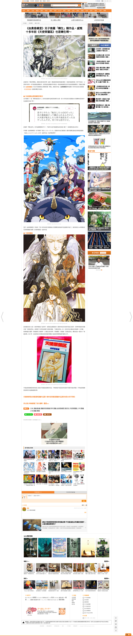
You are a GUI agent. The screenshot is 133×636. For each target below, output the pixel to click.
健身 (60, 7)
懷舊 (38, 411)
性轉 (43, 597)
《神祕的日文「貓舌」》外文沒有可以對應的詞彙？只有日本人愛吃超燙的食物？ (42, 573)
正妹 (33, 10)
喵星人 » (26, 561)
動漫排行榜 (37, 599)
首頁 (24, 10)
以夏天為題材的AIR (77, 20)
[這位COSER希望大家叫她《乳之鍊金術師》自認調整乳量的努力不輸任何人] (99, 94)
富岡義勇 (65, 7)
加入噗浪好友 (40, 5)
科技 (73, 10)
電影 (41, 1)
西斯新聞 (37, 1)
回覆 (85, 512)
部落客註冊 (56, 626)
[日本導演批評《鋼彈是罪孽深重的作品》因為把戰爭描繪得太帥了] (99, 75)
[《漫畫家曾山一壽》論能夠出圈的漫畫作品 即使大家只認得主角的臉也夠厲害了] (99, 162)
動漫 (37, 10)
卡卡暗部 (69, 626)
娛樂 (69, 10)
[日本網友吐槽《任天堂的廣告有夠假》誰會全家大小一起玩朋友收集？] (99, 56)
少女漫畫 (33, 411)
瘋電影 (34, 597)
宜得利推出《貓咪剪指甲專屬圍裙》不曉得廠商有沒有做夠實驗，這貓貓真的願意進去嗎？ (29, 573)
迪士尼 (47, 597)
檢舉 (85, 508)
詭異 (64, 10)
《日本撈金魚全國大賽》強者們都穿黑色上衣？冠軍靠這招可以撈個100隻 (78, 590)
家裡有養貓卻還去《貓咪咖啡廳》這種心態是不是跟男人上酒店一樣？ (90, 573)
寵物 (51, 10)
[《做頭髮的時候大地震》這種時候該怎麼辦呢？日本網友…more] (99, 180)
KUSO (59, 10)
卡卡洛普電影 (88, 604)
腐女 (31, 597)
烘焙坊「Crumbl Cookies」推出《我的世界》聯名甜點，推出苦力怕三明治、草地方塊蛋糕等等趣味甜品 (99, 208)
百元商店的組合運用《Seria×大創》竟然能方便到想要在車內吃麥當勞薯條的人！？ (29, 590)
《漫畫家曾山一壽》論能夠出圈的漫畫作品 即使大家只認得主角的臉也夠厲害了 (99, 168)
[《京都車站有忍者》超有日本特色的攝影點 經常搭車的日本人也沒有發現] (99, 87)
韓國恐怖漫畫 (53, 599)
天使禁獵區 (28, 89)
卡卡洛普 (24, 23)
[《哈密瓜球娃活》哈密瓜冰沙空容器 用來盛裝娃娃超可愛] (99, 62)
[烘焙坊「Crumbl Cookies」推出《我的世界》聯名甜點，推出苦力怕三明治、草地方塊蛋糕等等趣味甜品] (99, 202)
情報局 (44, 1)
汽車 (100, 10)
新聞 (86, 618)
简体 (102, 1)
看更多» (106, 561)
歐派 (52, 597)
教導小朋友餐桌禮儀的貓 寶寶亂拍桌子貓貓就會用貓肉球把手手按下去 (54, 573)
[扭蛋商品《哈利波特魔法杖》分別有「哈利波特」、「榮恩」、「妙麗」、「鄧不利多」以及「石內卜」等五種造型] (99, 241)
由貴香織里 (60, 408)
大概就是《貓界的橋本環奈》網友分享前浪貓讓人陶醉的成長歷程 (66, 573)
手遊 (48, 599)
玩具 (87, 10)
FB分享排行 (105, 45)
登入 (129, 634)
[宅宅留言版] (116, 621)
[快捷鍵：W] (116, 627)
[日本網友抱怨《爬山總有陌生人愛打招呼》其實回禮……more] (99, 219)
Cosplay (73, 7)
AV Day (42, 599)
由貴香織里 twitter (37, 419)
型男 (55, 10)
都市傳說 (57, 7)
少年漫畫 (81, 408)
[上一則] (2, 317)
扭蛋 (69, 7)
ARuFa (45, 599)
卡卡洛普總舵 (88, 597)
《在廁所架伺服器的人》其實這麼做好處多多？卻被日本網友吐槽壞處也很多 (53, 590)
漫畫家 (42, 408)
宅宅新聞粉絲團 (38, 5)
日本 (31, 408)
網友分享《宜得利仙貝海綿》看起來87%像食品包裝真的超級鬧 (103, 590)
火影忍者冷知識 (99, 20)
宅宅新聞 (32, 1)
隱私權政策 (49, 626)
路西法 (67, 408)
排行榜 (48, 1)
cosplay (28, 599)
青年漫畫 (53, 408)
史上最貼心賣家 (55, 20)
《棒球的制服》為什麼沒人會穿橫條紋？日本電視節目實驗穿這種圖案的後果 (41, 590)
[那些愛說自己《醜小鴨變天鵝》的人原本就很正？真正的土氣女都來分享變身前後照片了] (99, 106)
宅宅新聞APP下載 (42, 5)
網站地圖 (42, 626)
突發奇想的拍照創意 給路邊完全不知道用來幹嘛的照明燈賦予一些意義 (91, 590)
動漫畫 (47, 408)
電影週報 (61, 599)
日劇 (57, 599)
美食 (78, 10)
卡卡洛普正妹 (88, 606)
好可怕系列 (39, 597)
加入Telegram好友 (89, 612)
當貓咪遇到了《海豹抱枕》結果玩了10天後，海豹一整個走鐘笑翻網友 (103, 573)
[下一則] (130, 317)
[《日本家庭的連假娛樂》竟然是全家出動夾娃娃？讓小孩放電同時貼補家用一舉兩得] (96, 262)
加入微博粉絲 (88, 610)
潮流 (96, 10)
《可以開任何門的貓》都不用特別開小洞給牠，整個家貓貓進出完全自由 (78, 573)
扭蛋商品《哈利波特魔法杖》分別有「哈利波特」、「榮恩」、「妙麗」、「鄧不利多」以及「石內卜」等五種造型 (99, 247)
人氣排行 (93, 45)
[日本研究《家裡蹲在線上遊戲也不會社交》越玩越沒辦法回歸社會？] (99, 50)
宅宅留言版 (38, 492)
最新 (28, 10)
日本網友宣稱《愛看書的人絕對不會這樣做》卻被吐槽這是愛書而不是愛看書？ (66, 590)
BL (53, 7)
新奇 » (26, 578)
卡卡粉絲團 (97, 1)
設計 (91, 10)
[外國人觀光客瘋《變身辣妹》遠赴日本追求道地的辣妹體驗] (99, 69)
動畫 (38, 408)
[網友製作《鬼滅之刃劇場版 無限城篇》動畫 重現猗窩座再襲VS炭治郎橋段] (99, 100)
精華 (105, 10)
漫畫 (62, 7)
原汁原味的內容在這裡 (29, 94)
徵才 (63, 626)
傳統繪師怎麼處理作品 (34, 20)
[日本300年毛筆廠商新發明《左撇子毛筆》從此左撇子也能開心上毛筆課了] (99, 81)
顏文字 (26, 597)
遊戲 (82, 10)
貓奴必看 (61, 597)
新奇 (46, 10)
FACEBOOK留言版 (70, 492)
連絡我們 (75, 626)
